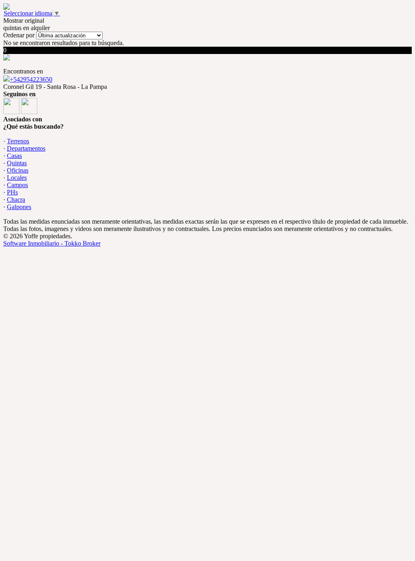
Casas (14, 155)
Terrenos (18, 141)
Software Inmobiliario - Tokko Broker (52, 243)
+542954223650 (31, 79)
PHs (12, 192)
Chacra (16, 199)
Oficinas (17, 170)
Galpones (19, 206)
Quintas (17, 163)
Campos (17, 184)
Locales (17, 177)
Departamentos (26, 148)
